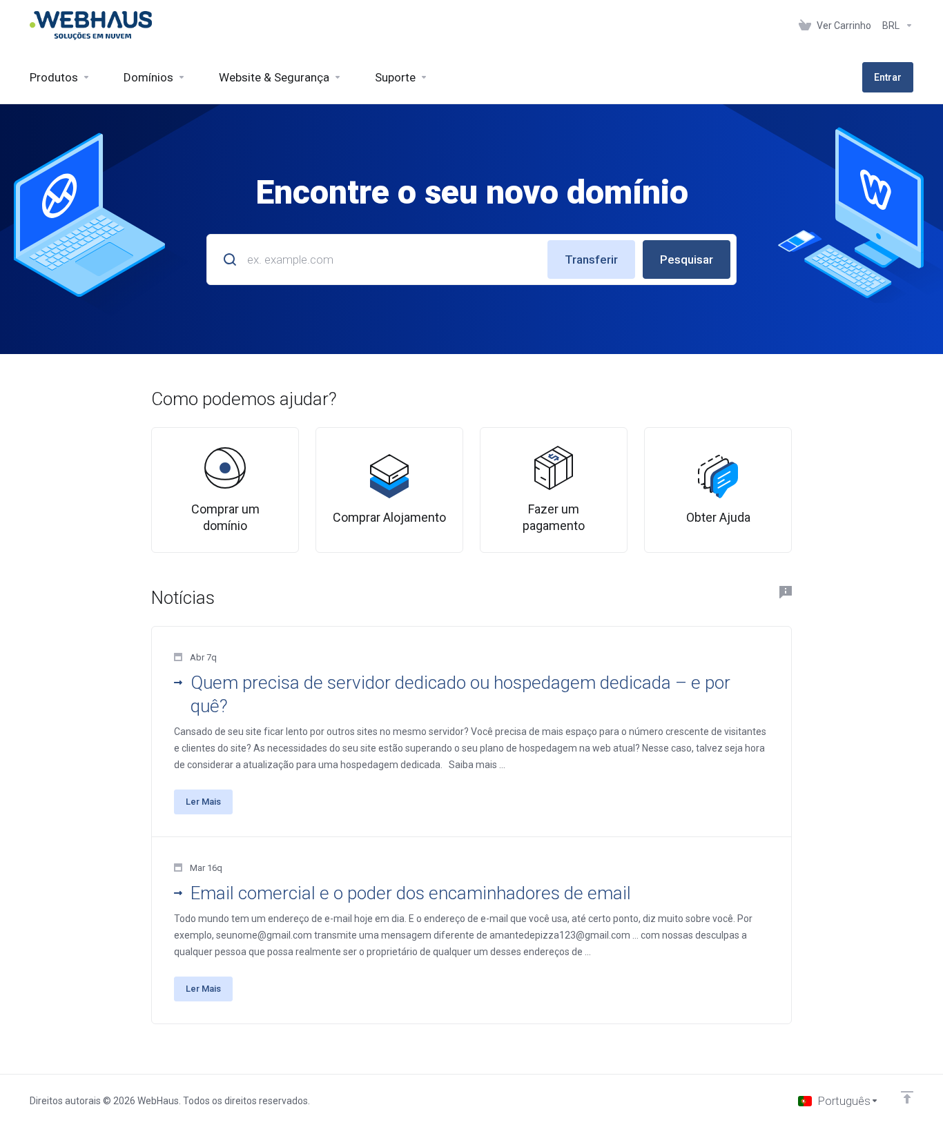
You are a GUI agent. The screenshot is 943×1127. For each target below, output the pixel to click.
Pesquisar (686, 259)
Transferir (591, 259)
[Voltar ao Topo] (907, 1097)
